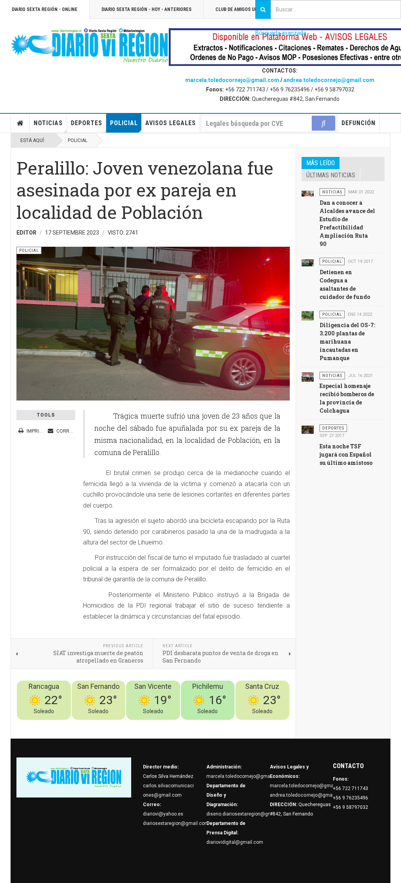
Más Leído (320, 163)
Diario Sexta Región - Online (45, 9)
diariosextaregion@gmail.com (176, 823)
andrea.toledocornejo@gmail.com (329, 80)
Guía (263, 724)
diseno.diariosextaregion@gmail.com (247, 814)
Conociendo (151, 724)
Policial (124, 123)
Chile (174, 724)
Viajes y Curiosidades (231, 724)
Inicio (20, 123)
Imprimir (36, 431)
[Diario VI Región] (90, 45)
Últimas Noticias (330, 175)
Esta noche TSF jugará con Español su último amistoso (346, 454)
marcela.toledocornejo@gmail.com (232, 80)
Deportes (86, 123)
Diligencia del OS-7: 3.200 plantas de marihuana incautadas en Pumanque (347, 341)
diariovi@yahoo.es (163, 814)
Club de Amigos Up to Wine (245, 9)
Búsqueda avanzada (280, 33)
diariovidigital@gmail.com (234, 842)
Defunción (358, 123)
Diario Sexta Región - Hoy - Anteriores (146, 9)
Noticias (48, 123)
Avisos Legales (170, 123)
